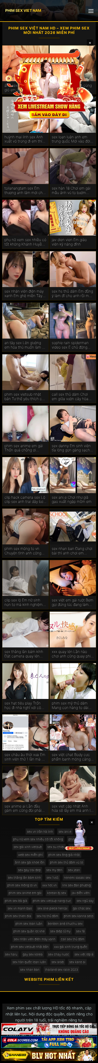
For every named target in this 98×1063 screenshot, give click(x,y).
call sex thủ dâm (72, 939)
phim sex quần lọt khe (29, 931)
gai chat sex (81, 908)
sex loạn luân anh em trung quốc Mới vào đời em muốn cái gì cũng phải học (71, 139)
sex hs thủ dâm (47, 916)
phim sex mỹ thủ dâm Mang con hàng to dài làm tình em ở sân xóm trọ (71, 705)
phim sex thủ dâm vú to (66, 862)
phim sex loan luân (28, 924)
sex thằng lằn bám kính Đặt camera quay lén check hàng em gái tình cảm (24, 654)
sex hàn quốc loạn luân (29, 962)
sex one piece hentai (52, 908)
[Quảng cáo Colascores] (49, 1042)
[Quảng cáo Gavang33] (49, 1055)
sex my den (54, 870)
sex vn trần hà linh (40, 832)
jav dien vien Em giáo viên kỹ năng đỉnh (69, 242)
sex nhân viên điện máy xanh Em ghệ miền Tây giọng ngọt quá (24, 293)
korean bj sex (56, 893)
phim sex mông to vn (22, 885)
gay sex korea (33, 954)
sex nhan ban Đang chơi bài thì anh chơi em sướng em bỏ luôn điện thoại (72, 550)
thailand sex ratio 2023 (61, 970)
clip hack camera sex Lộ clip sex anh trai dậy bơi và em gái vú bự (24, 499)
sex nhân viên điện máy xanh (34, 939)
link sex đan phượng (76, 885)
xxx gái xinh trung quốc (70, 947)
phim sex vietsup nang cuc (52, 901)
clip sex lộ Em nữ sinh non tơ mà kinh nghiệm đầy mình (23, 602)
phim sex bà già (16, 901)
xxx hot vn (49, 885)
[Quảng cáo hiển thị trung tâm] (49, 83)
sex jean (74, 870)
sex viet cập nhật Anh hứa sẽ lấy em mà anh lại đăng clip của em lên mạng (72, 808)
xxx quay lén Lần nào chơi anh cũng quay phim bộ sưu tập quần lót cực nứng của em (73, 654)
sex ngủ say (85, 901)
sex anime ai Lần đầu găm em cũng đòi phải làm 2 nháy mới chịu (23, 808)
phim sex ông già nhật (64, 855)
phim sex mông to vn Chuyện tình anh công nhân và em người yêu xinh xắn (22, 550)
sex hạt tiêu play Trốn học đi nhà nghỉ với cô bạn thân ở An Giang (22, 705)
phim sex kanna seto (78, 916)
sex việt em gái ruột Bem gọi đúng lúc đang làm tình (72, 602)
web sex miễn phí (30, 855)
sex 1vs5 (53, 878)
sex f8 (80, 931)
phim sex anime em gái (25, 893)
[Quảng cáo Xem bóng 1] (49, 1029)
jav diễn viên (81, 893)
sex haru (11, 954)
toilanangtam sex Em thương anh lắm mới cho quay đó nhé (24, 190)
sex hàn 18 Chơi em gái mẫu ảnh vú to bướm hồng (71, 190)
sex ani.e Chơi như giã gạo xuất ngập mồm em (71, 499)
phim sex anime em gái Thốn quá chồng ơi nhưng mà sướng (23, 448)
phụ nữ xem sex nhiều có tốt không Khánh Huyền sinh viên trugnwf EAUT (25, 242)
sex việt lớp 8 (83, 954)
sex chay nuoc (58, 954)
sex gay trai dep (29, 870)
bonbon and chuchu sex (65, 924)
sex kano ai (77, 962)
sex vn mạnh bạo (20, 908)
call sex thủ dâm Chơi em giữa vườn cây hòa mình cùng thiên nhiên (70, 396)
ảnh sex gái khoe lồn (29, 862)
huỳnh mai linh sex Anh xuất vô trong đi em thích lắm (25, 139)
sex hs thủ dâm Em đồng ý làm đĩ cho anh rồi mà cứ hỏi (72, 293)
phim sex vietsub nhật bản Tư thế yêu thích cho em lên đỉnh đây (25, 396)
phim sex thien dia (18, 916)
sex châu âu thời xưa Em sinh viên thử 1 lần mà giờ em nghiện (25, 757)
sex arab (57, 962)
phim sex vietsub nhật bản (30, 947)
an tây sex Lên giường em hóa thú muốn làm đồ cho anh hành (25, 345)
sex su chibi (55, 847)
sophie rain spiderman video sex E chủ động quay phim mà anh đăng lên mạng (72, 345)
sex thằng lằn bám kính (24, 878)
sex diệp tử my (60, 931)
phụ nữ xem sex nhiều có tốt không (38, 839)
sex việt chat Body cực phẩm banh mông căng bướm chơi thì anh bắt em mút (71, 757)
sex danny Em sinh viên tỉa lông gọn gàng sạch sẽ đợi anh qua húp (71, 448)
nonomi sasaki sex (77, 878)
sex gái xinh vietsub (28, 847)
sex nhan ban (29, 970)
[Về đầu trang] (86, 1056)
